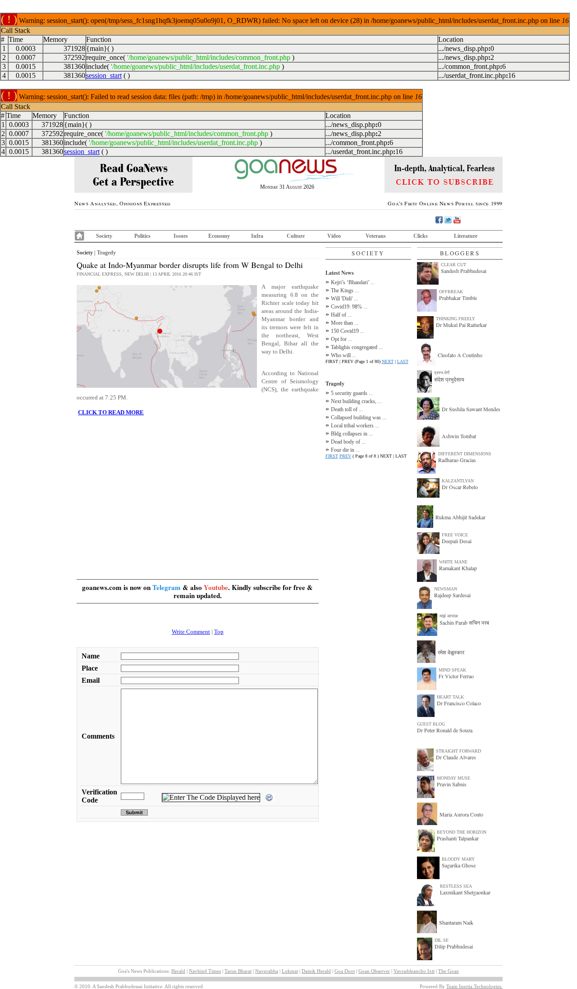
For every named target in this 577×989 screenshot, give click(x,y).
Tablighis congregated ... (357, 347)
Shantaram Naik (456, 922)
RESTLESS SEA (456, 886)
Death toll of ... (347, 409)
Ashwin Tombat (459, 436)
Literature (465, 236)
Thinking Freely (455, 318)
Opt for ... (341, 339)
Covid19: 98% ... (349, 307)
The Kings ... (345, 290)
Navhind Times (205, 971)
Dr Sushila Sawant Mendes (471, 409)
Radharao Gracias (457, 459)
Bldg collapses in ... (352, 434)
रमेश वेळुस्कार (451, 652)
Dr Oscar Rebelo (460, 486)
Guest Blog (431, 723)
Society (104, 236)
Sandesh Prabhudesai (463, 270)
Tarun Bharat (238, 971)
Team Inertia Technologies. (474, 986)
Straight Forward (458, 751)
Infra (257, 236)
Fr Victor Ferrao (456, 676)
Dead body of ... (348, 442)
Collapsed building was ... (358, 417)
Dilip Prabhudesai (454, 946)
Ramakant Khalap (458, 568)
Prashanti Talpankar (458, 838)
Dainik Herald (316, 971)
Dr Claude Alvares (456, 757)
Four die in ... (345, 450)
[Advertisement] (198, 486)
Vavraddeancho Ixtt (414, 971)
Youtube (216, 587)
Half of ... (341, 315)
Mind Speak (452, 669)
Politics (142, 236)
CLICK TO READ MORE (111, 412)
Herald (178, 971)
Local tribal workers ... (355, 425)
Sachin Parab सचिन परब (464, 622)
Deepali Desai (457, 540)
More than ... (344, 323)
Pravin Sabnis (452, 784)
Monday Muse (453, 778)
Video (334, 236)
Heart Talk (450, 696)
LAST (402, 361)
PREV (345, 456)
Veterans (376, 236)
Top (219, 631)
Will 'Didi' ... (344, 298)
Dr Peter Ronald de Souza (444, 730)
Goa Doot (344, 971)
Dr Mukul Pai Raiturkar (461, 324)
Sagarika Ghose (459, 865)
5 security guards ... (352, 393)
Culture (296, 236)
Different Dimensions (464, 453)
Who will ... (343, 355)
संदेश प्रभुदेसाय (449, 379)
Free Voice (455, 534)
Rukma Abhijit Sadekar (460, 517)
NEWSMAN (445, 588)
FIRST (331, 456)
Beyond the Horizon (461, 832)
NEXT (388, 361)
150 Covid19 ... (347, 331)
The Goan (448, 971)
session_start (104, 75)
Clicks (420, 236)
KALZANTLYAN (458, 480)
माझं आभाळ (449, 615)
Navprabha (266, 971)
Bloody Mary (458, 859)
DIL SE (442, 940)
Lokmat (290, 971)
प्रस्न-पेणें (441, 372)
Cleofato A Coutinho (460, 354)
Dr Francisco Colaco (459, 703)
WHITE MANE (453, 561)
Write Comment (191, 631)
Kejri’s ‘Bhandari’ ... (353, 282)
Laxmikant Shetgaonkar (465, 892)
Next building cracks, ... (356, 401)
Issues (181, 236)
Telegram (166, 587)
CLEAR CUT (453, 264)
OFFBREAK (451, 291)
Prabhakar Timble (458, 297)
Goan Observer (374, 971)
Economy (219, 236)
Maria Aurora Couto (461, 814)
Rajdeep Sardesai (452, 595)
